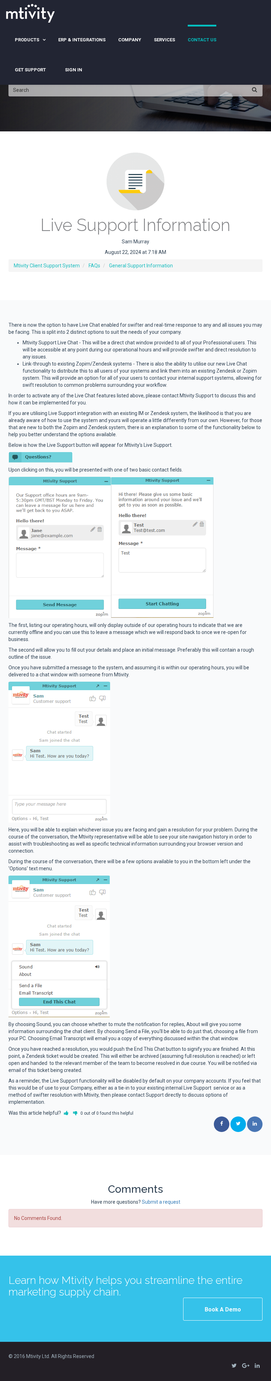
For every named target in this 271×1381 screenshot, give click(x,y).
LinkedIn (255, 1124)
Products (27, 39)
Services (164, 39)
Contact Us (202, 39)
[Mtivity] (30, 12)
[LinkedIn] (257, 1365)
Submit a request (161, 1202)
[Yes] (66, 1113)
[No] (75, 1113)
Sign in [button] (73, 69)
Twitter (238, 1124)
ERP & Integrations (82, 39)
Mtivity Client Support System (47, 265)
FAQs (94, 265)
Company (129, 39)
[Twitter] (234, 1365)
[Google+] (245, 1365)
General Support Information (141, 265)
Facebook (221, 1124)
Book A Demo (223, 1309)
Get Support (30, 69)
